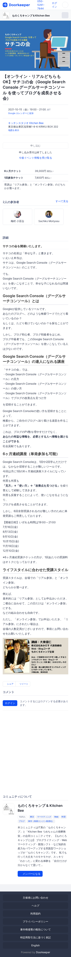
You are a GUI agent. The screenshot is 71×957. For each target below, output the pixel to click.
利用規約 (35, 913)
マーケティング (44, 817)
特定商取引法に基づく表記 (35, 937)
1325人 (22, 817)
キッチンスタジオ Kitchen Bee (26, 122)
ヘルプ (35, 905)
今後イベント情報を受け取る (35, 157)
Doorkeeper (43, 952)
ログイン (10, 703)
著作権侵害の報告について (35, 929)
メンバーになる (31, 873)
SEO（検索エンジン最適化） (41, 821)
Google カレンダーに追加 (20, 113)
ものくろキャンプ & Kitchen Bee (31, 15)
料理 (64, 817)
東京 (32, 817)
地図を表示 (13, 130)
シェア (9, 684)
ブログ (22, 821)
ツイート (23, 684)
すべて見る (62, 201)
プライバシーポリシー (35, 921)
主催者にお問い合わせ (35, 897)
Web (56, 817)
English (35, 945)
